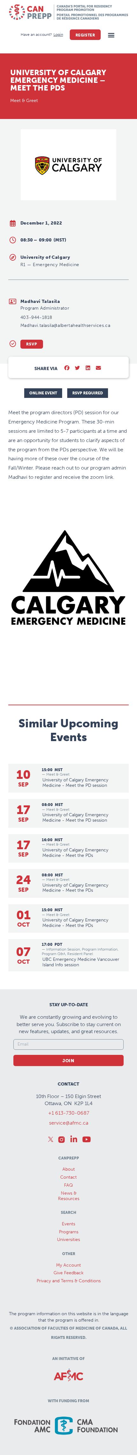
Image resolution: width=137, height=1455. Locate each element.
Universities (68, 1239)
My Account (68, 1265)
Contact (68, 1177)
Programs (68, 1232)
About (68, 1169)
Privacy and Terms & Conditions (69, 1281)
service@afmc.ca (68, 1123)
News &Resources (68, 1195)
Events (68, 1224)
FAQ (68, 1185)
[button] (111, 34)
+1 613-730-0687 (68, 1113)
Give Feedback (68, 1273)
